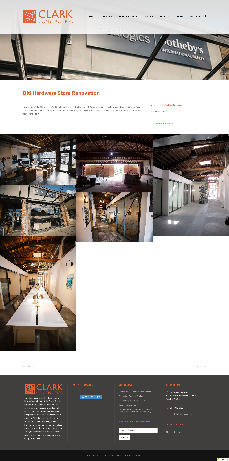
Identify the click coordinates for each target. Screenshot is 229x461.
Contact (195, 16)
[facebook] (171, 432)
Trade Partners (128, 16)
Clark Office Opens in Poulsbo (131, 396)
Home (91, 16)
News (180, 16)
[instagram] (180, 432)
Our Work (106, 16)
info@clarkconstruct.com (181, 414)
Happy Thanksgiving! (127, 405)
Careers (148, 16)
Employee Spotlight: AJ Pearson (132, 400)
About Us (165, 16)
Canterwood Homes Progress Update (135, 392)
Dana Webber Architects (171, 105)
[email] (167, 432)
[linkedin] (175, 432)
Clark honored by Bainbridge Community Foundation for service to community (136, 410)
